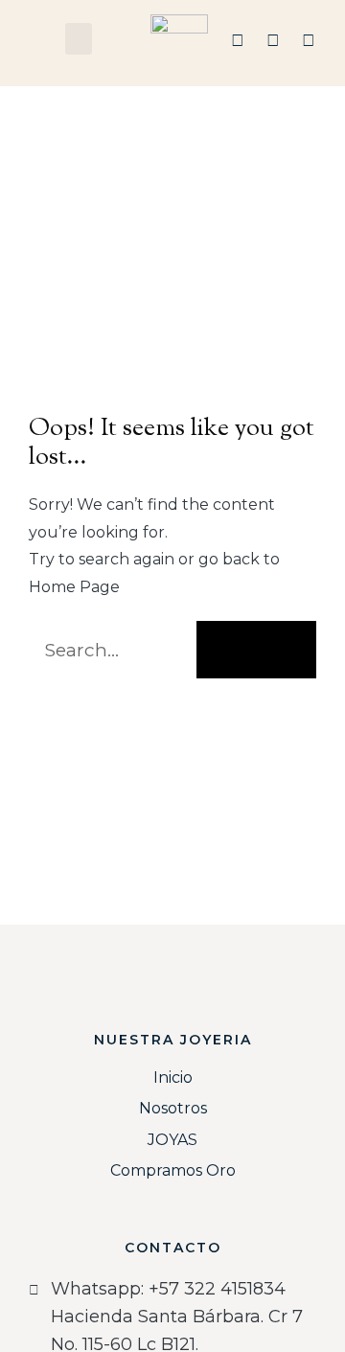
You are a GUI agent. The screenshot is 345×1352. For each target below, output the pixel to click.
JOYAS (172, 1140)
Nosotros (173, 1108)
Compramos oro (173, 1170)
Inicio (173, 1077)
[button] (78, 39)
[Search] (256, 649)
